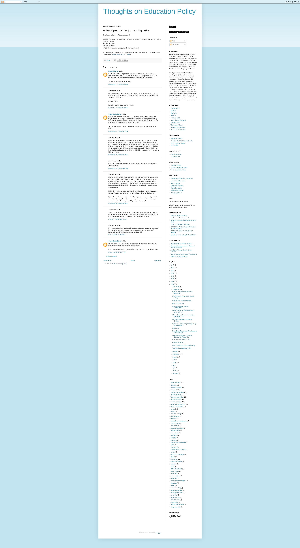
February (175, 373)
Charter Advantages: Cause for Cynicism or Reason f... (182, 336)
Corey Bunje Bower (114, 114)
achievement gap (176, 394)
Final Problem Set (178, 303)
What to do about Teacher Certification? (180, 307)
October (175, 351)
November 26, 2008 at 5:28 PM (118, 203)
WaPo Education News (178, 170)
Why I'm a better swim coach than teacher (184, 254)
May (174, 365)
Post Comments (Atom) (119, 264)
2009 (172, 281)
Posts (173, 41)
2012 (172, 273)
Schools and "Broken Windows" (182, 300)
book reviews (175, 471)
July (173, 360)
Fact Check (175, 328)
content (173, 452)
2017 (172, 265)
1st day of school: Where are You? (181, 243)
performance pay (176, 399)
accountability (175, 416)
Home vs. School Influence (179, 215)
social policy (174, 502)
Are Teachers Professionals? (180, 218)
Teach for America (176, 469)
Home (133, 260)
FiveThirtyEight (175, 183)
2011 (172, 276)
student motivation (176, 461)
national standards (176, 490)
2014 (172, 268)
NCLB (172, 466)
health (172, 485)
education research (177, 406)
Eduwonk (173, 113)
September (176, 354)
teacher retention (176, 402)
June (174, 362)
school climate (175, 500)
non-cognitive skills (177, 492)
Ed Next (173, 111)
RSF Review (174, 145)
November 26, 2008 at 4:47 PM (118, 168)
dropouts (173, 418)
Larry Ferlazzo (175, 156)
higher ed (174, 390)
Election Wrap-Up (178, 342)
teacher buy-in (175, 430)
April (174, 368)
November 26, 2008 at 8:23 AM (118, 154)
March (174, 371)
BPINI (172, 445)
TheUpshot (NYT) (176, 193)
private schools (175, 476)
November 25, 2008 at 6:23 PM (118, 84)
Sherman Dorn (175, 122)
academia (174, 478)
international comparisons (179, 421)
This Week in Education (178, 130)
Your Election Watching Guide (181, 348)
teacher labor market (177, 504)
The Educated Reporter (178, 127)
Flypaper (173, 115)
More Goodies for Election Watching (183, 345)
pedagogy (174, 440)
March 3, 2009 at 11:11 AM (116, 235)
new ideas (174, 435)
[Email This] (118, 60)
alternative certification (178, 404)
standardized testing (177, 428)
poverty (173, 411)
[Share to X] (123, 60)
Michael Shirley (113, 71)
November (176, 289)
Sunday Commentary (177, 392)
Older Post (157, 260)
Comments (175, 44)
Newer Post (107, 260)
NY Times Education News (179, 167)
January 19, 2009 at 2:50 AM (117, 219)
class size (174, 483)
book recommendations (178, 481)
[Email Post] (114, 60)
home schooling (176, 488)
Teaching (173, 437)
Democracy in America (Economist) (182, 178)
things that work (175, 507)
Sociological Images (177, 190)
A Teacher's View (176, 154)
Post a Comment (111, 256)
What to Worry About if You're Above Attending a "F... (183, 315)
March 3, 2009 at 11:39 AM (116, 252)
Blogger (158, 533)
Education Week (176, 165)
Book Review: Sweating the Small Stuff (183, 235)
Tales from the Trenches (178, 449)
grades (173, 457)
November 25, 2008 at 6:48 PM (118, 108)
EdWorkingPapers (176, 138)
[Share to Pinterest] (127, 60)
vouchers (173, 464)
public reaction (175, 497)
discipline (174, 385)
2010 (172, 279)
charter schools (175, 382)
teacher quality (175, 423)
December (176, 286)
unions (173, 409)
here (114, 54)
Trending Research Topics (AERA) (181, 141)
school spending (176, 414)
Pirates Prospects (176, 188)
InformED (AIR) (175, 118)
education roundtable (177, 454)
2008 (172, 284)
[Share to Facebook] (125, 60)
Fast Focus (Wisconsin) (178, 181)
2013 (172, 270)
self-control (174, 459)
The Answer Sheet (176, 125)
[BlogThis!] (120, 60)
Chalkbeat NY (175, 108)
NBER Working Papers (178, 143)
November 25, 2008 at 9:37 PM (118, 131)
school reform (175, 426)
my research (174, 433)
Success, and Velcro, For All (181, 340)
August (174, 357)
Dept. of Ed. (174, 447)
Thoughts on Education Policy (149, 11)
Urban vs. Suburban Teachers (180, 224)
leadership (174, 473)
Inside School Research (178, 120)
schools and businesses (178, 442)
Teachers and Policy (177, 397)
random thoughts (176, 387)
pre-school (174, 495)
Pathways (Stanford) (177, 186)
